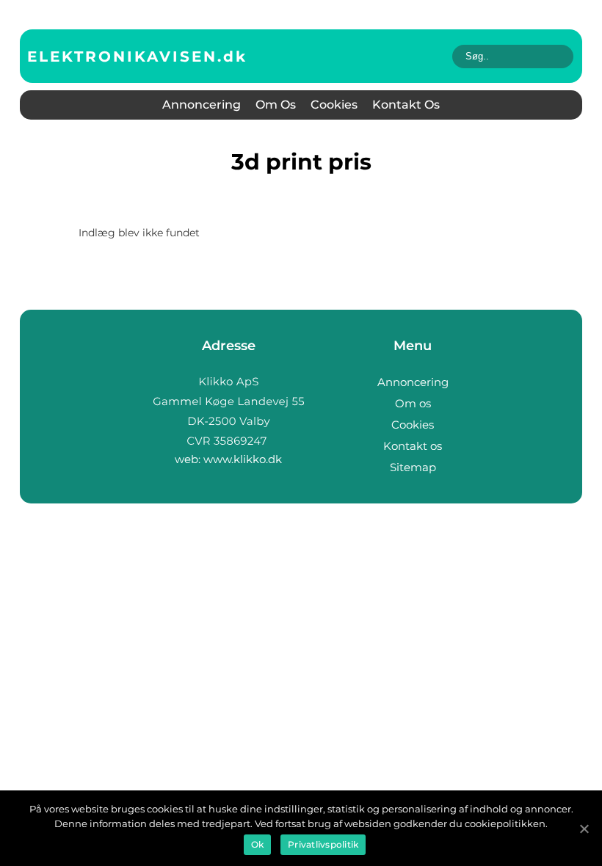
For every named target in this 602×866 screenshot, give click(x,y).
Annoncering (201, 105)
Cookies (334, 105)
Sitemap (413, 467)
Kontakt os (406, 105)
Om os (275, 105)
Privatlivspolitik (323, 844)
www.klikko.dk (242, 459)
